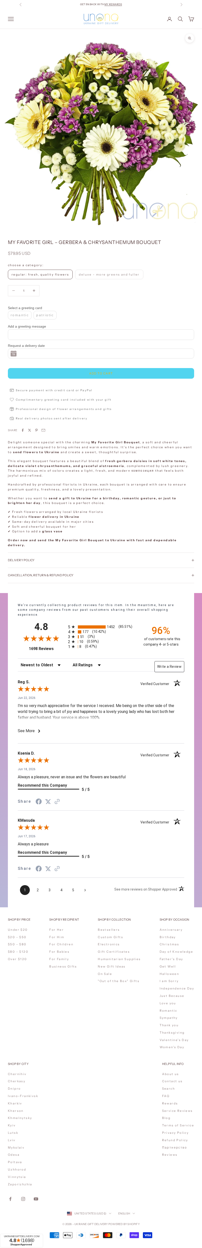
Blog (166, 1118)
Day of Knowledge (176, 951)
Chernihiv (17, 1074)
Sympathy (169, 1018)
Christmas (169, 944)
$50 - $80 (17, 944)
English (124, 1213)
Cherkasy (16, 1081)
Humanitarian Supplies (119, 959)
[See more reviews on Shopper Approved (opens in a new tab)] (57, 801)
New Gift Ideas (112, 966)
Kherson (16, 1111)
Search (168, 1088)
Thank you (169, 1025)
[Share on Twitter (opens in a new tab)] (48, 801)
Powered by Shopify (124, 1224)
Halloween (169, 974)
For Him (56, 937)
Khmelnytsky (20, 1118)
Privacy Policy (175, 1133)
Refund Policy (175, 1140)
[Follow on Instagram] (23, 1198)
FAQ (166, 1096)
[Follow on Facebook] (10, 1198)
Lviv (12, 1140)
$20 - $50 (17, 937)
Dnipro (14, 1088)
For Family (59, 959)
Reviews (170, 1154)
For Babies (59, 951)
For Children (61, 944)
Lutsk (13, 1133)
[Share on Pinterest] (36, 430)
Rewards (170, 1103)
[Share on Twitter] (30, 430)
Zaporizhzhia (20, 1184)
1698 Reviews (47, 648)
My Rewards (113, 4)
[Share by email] (43, 430)
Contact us (172, 1081)
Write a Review (169, 667)
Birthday (168, 937)
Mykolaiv (16, 1147)
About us (170, 1074)
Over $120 (17, 959)
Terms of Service (178, 1125)
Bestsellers (109, 929)
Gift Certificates (114, 951)
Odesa (13, 1154)
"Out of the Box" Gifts (118, 981)
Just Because (172, 996)
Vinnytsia (17, 1177)
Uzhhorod (17, 1169)
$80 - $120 (18, 951)
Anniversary (171, 929)
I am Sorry (169, 981)
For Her (56, 929)
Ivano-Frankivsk (23, 1096)
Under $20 (18, 929)
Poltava (15, 1162)
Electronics (109, 944)
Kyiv (12, 1125)
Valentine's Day (174, 1040)
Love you (168, 1003)
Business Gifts (63, 966)
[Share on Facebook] (23, 430)
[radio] (101, 627)
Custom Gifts (110, 937)
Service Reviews (177, 1111)
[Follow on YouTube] (36, 1198)
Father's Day (171, 959)
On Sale (105, 974)
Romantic (168, 1010)
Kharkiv (15, 1103)
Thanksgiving (172, 1032)
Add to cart (101, 373)
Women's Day (172, 1047)
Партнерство (174, 1147)
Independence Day (177, 988)
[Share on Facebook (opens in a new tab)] (39, 801)
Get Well (168, 966)
